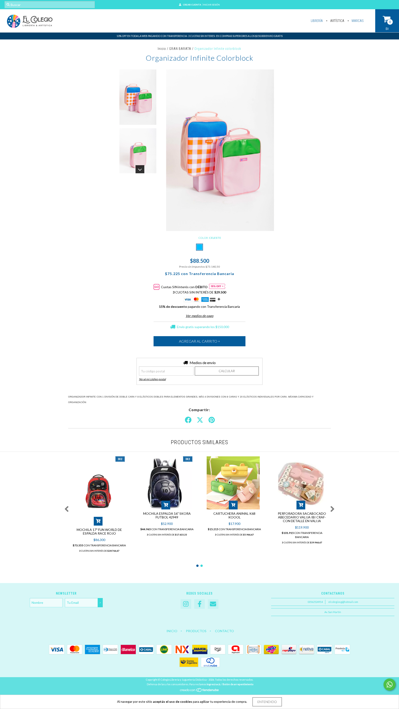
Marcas (357, 21)
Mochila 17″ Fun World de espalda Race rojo (99, 531)
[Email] (213, 604)
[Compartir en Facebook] (188, 420)
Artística (336, 21)
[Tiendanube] (199, 691)
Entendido (267, 702)
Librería (317, 21)
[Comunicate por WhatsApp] (390, 685)
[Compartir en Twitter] (200, 420)
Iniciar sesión (211, 4)
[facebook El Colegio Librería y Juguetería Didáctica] (199, 604)
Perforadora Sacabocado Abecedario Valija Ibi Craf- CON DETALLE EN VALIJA (302, 517)
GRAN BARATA (180, 49)
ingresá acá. (214, 684)
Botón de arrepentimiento (238, 684)
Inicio (162, 49)
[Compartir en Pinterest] (212, 420)
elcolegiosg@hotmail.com (343, 601)
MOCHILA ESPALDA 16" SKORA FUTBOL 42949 (167, 515)
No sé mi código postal (152, 379)
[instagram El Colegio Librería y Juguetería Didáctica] (186, 604)
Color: (209, 237)
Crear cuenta (192, 4)
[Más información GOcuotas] (217, 287)
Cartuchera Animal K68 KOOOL (234, 515)
